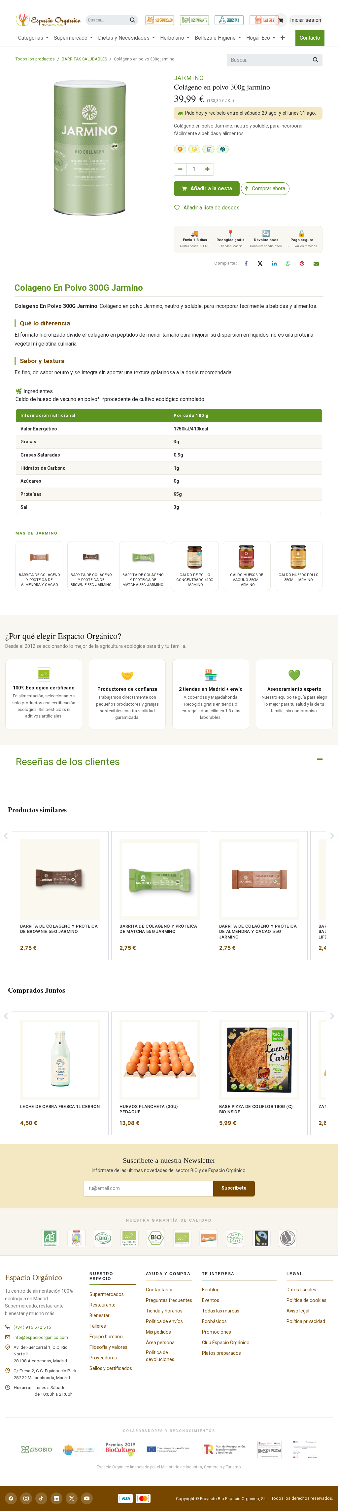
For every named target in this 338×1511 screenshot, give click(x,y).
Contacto (310, 38)
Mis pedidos (158, 1332)
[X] (260, 263)
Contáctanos (160, 1289)
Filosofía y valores (108, 1347)
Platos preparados (221, 1353)
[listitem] (60, 895)
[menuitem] (33, 38)
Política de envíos (164, 1321)
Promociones (216, 1332)
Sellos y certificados (110, 1368)
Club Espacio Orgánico (226, 1342)
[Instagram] (26, 1498)
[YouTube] (87, 1498)
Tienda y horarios (164, 1310)
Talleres (97, 1326)
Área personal (161, 1342)
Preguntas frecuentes (169, 1300)
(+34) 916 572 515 (32, 1327)
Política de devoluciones (160, 1356)
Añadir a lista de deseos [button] (211, 207)
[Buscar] (132, 20)
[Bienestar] (229, 20)
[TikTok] (41, 1498)
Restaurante (102, 1305)
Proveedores (103, 1357)
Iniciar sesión (305, 20)
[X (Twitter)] (72, 1498)
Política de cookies (306, 1300)
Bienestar (99, 1315)
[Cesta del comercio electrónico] (280, 20)
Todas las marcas (220, 1310)
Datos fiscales (301, 1289)
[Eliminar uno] (180, 169)
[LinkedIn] (274, 263)
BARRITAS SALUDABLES (84, 58)
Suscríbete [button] (234, 1188)
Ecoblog (211, 1289)
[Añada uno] (207, 169)
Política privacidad (306, 1321)
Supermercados (106, 1294)
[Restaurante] (194, 20)
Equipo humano (106, 1336)
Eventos (210, 1300)
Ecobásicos (214, 1321)
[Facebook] (246, 263)
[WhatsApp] (288, 263)
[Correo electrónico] (316, 263)
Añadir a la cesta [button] (210, 188)
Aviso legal (298, 1310)
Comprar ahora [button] (268, 188)
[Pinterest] (302, 263)
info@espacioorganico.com (41, 1337)
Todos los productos (35, 58)
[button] (6, 836)
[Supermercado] (160, 20)
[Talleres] (264, 20)
